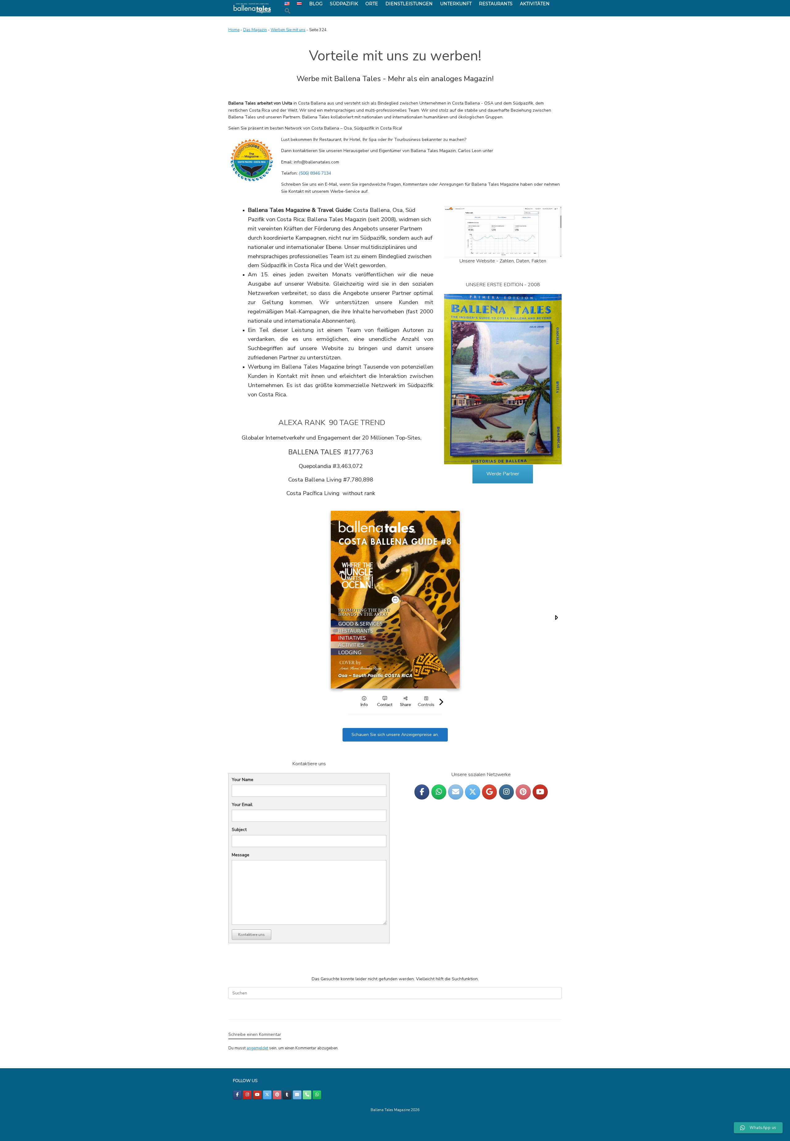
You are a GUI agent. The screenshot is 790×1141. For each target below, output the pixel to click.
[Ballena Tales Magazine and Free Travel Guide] (252, 8)
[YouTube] (540, 792)
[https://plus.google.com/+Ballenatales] (489, 792)
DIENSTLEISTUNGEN (409, 3)
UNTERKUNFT (456, 3)
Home (233, 30)
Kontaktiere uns (251, 934)
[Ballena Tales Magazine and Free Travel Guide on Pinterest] (277, 1094)
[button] (287, 11)
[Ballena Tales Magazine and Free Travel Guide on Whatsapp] (438, 792)
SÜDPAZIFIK (344, 3)
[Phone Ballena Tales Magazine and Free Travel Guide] (307, 1094)
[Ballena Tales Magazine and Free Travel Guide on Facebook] (237, 1094)
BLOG (315, 3)
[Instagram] (506, 792)
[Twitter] (472, 792)
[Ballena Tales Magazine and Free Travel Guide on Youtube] (257, 1094)
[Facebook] (421, 792)
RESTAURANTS (496, 3)
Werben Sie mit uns (288, 30)
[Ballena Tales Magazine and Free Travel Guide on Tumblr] (287, 1094)
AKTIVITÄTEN (535, 3)
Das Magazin (255, 30)
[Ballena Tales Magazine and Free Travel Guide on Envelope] (455, 792)
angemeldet (257, 1048)
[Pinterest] (523, 792)
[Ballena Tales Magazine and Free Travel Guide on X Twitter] (267, 1094)
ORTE (371, 3)
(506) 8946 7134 (315, 173)
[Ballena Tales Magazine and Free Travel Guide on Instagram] (247, 1094)
